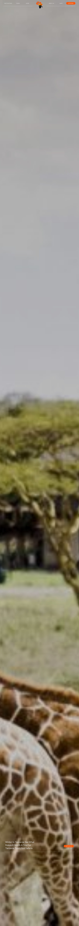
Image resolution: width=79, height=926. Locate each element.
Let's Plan (69, 846)
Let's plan (70, 3)
